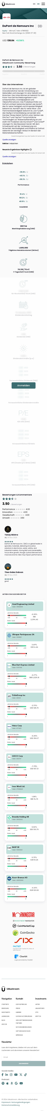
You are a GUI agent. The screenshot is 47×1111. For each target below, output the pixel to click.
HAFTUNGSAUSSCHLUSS (23, 1031)
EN (34, 4)
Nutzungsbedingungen (20, 1102)
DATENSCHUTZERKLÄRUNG (24, 1016)
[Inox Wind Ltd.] (25, 796)
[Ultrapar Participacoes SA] (25, 644)
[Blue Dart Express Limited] (25, 675)
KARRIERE (18, 1012)
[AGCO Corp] (25, 766)
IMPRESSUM (19, 1035)
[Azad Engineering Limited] (25, 614)
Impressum (6, 1102)
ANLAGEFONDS (39, 1008)
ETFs (36, 1012)
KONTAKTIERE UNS (21, 1004)
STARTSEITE (5, 1004)
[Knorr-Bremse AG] (25, 887)
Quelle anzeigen (9, 139)
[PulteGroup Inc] (25, 705)
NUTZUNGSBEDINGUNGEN (23, 1027)
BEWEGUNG (5, 1008)
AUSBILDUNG (5, 1016)
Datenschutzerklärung (11, 1105)
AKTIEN (37, 1004)
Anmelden (23, 385)
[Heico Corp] (25, 735)
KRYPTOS (38, 1016)
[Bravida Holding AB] (25, 827)
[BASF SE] (25, 857)
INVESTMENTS (6, 1012)
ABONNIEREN (23, 1063)
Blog (3, 1020)
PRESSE (18, 1008)
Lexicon (4, 1024)
